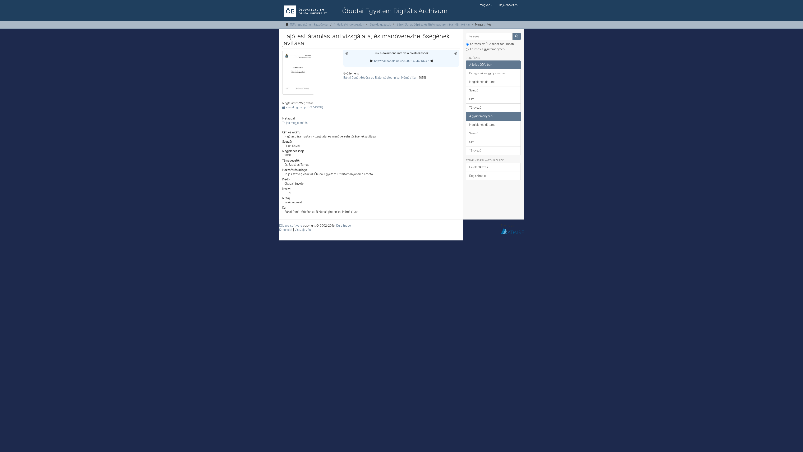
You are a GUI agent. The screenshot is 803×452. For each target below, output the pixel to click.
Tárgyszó (475, 107)
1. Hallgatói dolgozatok (349, 24)
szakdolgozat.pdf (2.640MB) (304, 107)
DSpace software (290, 225)
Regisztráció (477, 176)
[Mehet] (516, 36)
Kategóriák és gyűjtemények (488, 73)
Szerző (473, 90)
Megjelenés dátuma (482, 82)
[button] (486, 5)
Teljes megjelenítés (295, 123)
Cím (471, 99)
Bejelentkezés (478, 167)
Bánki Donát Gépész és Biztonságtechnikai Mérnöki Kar (433, 24)
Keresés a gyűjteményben (487, 49)
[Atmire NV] (512, 230)
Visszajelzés (303, 230)
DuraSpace (343, 225)
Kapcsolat (285, 230)
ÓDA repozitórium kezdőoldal (309, 24)
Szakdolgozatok (380, 24)
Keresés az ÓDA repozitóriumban (492, 44)
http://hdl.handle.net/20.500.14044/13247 (401, 61)
